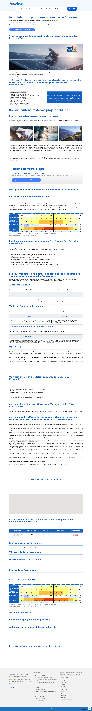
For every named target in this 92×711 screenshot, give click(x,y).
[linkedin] (19, 687)
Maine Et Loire (65, 682)
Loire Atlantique (66, 679)
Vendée (63, 680)
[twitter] (10, 687)
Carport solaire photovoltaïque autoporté (46, 691)
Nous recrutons (39, 700)
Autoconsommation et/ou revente (44, 695)
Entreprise (20, 8)
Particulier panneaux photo (67, 699)
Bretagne (63, 686)
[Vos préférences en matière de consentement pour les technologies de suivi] (89, 708)
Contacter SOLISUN (39, 696)
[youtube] (16, 687)
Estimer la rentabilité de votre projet (69, 701)
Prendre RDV (72, 8)
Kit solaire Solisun (65, 691)
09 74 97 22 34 (56, 8)
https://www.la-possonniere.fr (75, 535)
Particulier (28, 8)
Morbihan (64, 688)
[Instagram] (12, 687)
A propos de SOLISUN (39, 8)
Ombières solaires (40, 689)
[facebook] (14, 687)
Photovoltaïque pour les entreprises (43, 677)
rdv (61, 693)
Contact (48, 8)
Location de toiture (40, 693)
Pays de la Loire (64, 677)
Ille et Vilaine (65, 689)
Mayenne (64, 684)
